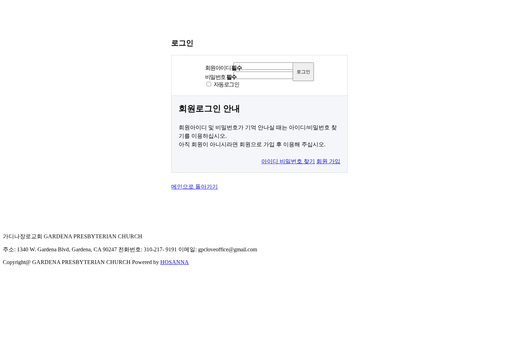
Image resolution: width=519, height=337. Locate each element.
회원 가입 (328, 161)
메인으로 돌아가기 (194, 187)
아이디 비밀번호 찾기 (288, 161)
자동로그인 (226, 84)
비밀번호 (221, 77)
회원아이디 (223, 68)
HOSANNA (174, 262)
